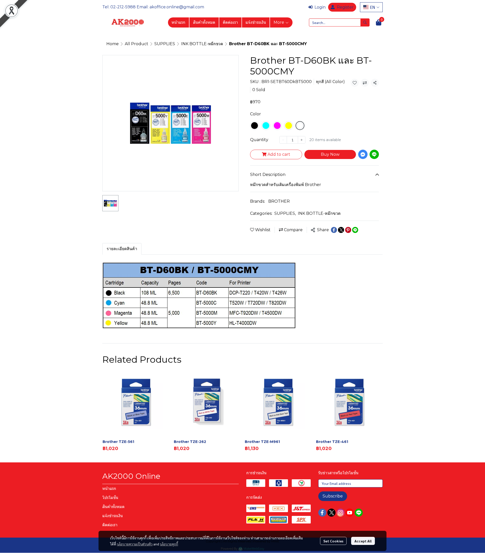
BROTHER (279, 201)
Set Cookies (333, 541)
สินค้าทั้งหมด (204, 22)
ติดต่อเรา (230, 22)
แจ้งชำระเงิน (256, 22)
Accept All (363, 541)
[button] (371, 7)
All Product (136, 43)
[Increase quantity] (301, 139)
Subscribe (333, 496)
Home (112, 43)
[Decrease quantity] (283, 139)
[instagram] (340, 513)
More (279, 22)
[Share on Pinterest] (348, 230)
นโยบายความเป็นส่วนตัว (135, 544)
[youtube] (350, 513)
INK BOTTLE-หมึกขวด (202, 43)
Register (345, 7)
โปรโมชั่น (110, 497)
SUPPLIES (164, 43)
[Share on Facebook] (334, 230)
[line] (359, 513)
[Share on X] (341, 230)
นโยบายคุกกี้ (169, 544)
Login (320, 7)
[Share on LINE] (355, 230)
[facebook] (322, 513)
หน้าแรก (178, 22)
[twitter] (331, 513)
